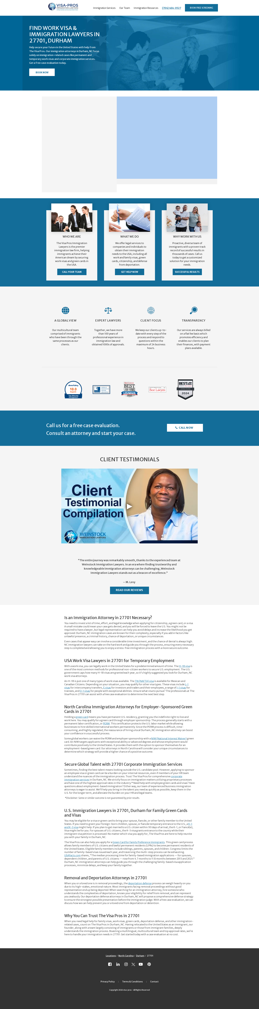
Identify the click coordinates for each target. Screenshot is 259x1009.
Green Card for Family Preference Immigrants (139, 842)
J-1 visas (181, 687)
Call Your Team (72, 272)
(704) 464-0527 (171, 8)
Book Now (42, 72)
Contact (154, 981)
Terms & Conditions (132, 981)
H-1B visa (184, 666)
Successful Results (187, 272)
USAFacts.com (72, 855)
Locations (111, 955)
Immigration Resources (146, 8)
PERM (106, 723)
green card (82, 716)
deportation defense (140, 883)
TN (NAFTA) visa (144, 681)
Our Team (124, 8)
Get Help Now (129, 272)
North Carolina (126, 955)
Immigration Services (104, 8)
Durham (140, 955)
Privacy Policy (108, 981)
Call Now (185, 427)
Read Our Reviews (129, 590)
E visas (107, 687)
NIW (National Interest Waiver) (169, 738)
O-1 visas (85, 690)
